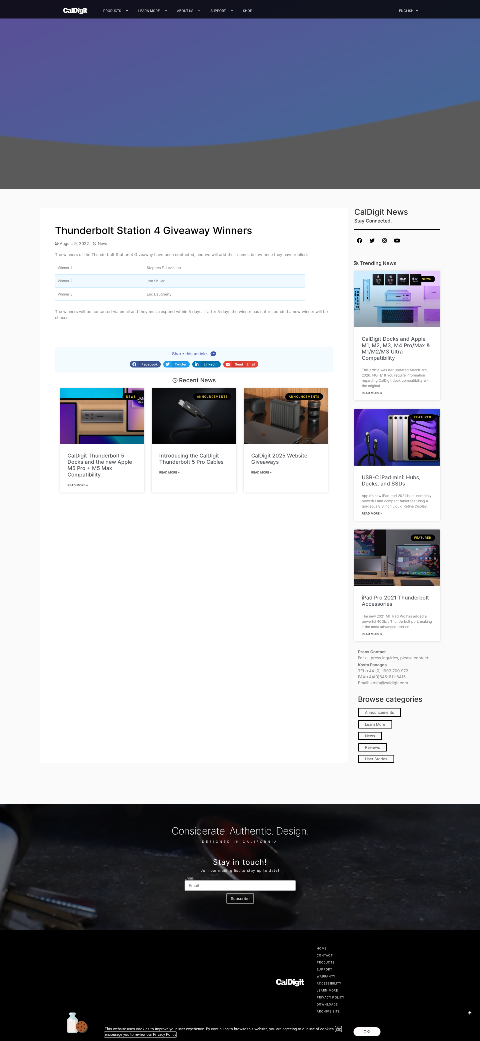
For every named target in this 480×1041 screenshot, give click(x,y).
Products (112, 11)
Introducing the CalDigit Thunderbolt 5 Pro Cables (191, 458)
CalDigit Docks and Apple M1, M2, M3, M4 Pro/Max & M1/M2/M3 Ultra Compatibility (396, 348)
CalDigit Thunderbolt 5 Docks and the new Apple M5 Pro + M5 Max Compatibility (100, 465)
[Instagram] (384, 240)
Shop (247, 11)
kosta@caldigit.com (389, 682)
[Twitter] (372, 240)
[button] (145, 364)
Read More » (78, 485)
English (406, 11)
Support (218, 11)
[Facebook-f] (359, 240)
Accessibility (329, 983)
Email (189, 878)
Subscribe (240, 898)
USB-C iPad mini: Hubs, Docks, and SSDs (391, 480)
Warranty (326, 976)
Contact (325, 955)
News (103, 243)
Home (321, 948)
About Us (185, 11)
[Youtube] (397, 240)
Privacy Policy (330, 997)
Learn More (149, 11)
